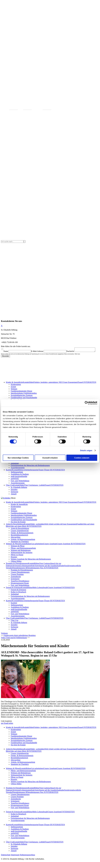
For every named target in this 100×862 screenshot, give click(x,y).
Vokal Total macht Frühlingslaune (14, 638)
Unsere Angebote (50, 544)
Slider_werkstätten (37, 524)
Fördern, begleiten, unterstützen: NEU (48, 382)
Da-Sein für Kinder (18, 522)
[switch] (37, 441)
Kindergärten (16, 384)
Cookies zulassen (81, 458)
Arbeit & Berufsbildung (15, 524)
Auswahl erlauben (50, 458)
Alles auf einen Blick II (19, 526)
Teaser (80, 382)
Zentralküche (16, 577)
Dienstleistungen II (19, 568)
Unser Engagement (70, 382)
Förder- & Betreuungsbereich (22, 533)
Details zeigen (86, 450)
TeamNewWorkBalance (20, 581)
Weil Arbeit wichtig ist (53, 524)
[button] (4, 633)
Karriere (9, 470)
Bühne (21, 470)
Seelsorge (14, 492)
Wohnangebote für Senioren (21, 552)
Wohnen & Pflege (13, 544)
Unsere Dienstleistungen (20, 572)
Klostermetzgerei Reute (20, 583)
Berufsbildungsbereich (19, 535)
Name (5, 351)
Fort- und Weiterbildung (20, 481)
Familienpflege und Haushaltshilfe (24, 398)
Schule (13, 387)
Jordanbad (15, 463)
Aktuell (13, 494)
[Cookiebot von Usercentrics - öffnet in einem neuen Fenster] (86, 403)
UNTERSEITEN (89, 382)
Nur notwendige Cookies (18, 458)
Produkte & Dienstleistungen (17, 563)
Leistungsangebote (27, 566)
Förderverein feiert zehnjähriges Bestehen (20, 635)
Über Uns (9, 485)
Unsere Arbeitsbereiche (20, 531)
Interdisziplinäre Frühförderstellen (24, 393)
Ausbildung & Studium (20, 474)
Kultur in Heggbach (18, 592)
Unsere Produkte (17, 574)
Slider (31, 382)
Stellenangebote (17, 472)
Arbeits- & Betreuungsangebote (23, 539)
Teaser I (42, 470)
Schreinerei (15, 579)
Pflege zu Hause (17, 555)
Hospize (14, 557)
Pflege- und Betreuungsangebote (23, 548)
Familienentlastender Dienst (21, 391)
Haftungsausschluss (27, 855)
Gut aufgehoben (37, 544)
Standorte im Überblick (20, 541)
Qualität (80, 524)
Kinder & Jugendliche (14, 382)
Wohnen (14, 389)
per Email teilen (7, 723)
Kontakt (26, 382)
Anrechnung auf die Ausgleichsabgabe (49, 566)
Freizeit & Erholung (13, 587)
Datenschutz (5, 855)
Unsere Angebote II (64, 544)
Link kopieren (6, 721)
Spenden (14, 489)
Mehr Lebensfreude (40, 587)
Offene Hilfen (16, 561)
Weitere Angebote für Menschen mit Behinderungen (31, 559)
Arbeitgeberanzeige (31, 470)
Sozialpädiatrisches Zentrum (21, 395)
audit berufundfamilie (19, 476)
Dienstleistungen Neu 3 (36, 568)
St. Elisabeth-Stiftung (19, 487)
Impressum (15, 855)
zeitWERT (15, 479)
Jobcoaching (15, 537)
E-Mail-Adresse (37, 351)
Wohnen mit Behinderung (21, 550)
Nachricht (70, 351)
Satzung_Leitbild (38, 485)
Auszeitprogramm (18, 468)
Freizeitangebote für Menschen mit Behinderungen (30, 465)
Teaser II (48, 470)
